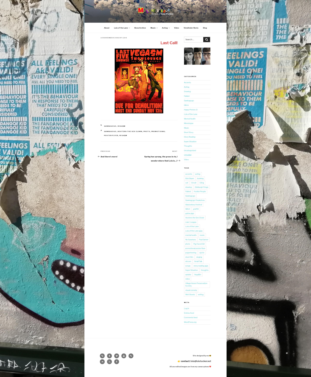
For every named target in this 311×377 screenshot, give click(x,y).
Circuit (193, 183)
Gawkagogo (110, 126)
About (106, 28)
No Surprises (190, 240)
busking (200, 178)
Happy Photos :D (191, 110)
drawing (188, 187)
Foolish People (200, 191)
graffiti (196, 209)
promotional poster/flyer (195, 248)
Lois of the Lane (121, 28)
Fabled (186, 96)
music (202, 235)
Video (176, 28)
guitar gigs (189, 213)
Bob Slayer (189, 178)
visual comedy (191, 290)
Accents (187, 82)
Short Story (188, 132)
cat (186, 183)
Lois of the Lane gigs (194, 231)
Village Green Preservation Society (196, 284)
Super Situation (190, 141)
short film (189, 257)
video (187, 279)
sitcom (188, 261)
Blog (205, 28)
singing (199, 257)
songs (187, 266)
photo (146, 131)
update (188, 274)
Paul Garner (203, 240)
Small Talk (198, 261)
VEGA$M (121, 126)
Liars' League (190, 222)
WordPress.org (190, 322)
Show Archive (140, 28)
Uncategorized (190, 150)
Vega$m (123, 135)
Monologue (188, 123)
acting (197, 174)
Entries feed (189, 313)
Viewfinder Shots (191, 28)
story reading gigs (201, 266)
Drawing (187, 91)
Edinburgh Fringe (201, 187)
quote (201, 253)
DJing (202, 183)
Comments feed (190, 317)
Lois (125, 38)
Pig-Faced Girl (199, 244)
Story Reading (189, 137)
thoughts (204, 270)
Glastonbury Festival (193, 205)
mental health (191, 235)
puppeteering (190, 253)
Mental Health (189, 119)
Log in (186, 308)
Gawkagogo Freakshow (195, 200)
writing (200, 294)
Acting (165, 28)
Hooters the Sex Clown (130, 131)
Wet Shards (190, 294)
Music (153, 28)
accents (188, 174)
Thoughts (188, 146)
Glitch (186, 105)
